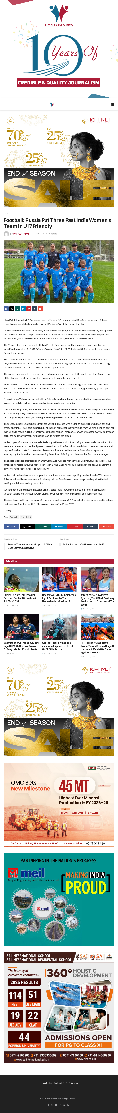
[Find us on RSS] (68, 1105)
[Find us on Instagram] (60, 1105)
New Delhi (26, 517)
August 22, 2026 (11, 605)
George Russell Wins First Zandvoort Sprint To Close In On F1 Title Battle (58, 646)
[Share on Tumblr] (34, 308)
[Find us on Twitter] (52, 1105)
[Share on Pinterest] (28, 308)
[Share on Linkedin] (23, 308)
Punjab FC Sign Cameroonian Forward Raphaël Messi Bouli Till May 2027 (20, 598)
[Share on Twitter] (11, 308)
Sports (13, 213)
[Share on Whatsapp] (17, 308)
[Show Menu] (112, 104)
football (14, 517)
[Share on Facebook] (6, 308)
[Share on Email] (40, 308)
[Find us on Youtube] (56, 1105)
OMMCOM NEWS (21, 233)
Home (6, 213)
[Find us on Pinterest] (64, 1105)
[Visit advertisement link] (59, 49)
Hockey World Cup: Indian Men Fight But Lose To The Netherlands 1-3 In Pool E (59, 598)
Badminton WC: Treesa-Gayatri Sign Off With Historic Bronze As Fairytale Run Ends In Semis (21, 646)
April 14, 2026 (40, 233)
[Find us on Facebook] (48, 1105)
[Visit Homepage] (56, 104)
